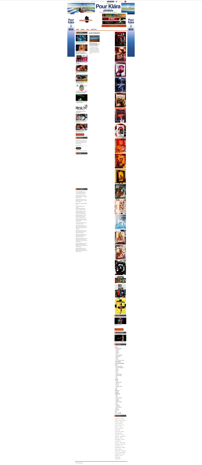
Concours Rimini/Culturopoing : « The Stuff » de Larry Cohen (81, 196)
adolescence (117, 436)
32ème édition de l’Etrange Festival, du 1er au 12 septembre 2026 (81, 42)
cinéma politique (122, 436)
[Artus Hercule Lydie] (120, 244)
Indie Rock (120, 423)
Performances (118, 405)
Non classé (117, 390)
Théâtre (117, 408)
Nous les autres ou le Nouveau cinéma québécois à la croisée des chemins (94, 44)
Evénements (117, 352)
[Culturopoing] (86, 24)
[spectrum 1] (120, 313)
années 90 (122, 418)
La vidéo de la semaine (119, 386)
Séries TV (117, 358)
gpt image (77, 203)
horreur (123, 439)
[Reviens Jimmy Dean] (120, 76)
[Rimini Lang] (120, 283)
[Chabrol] (120, 213)
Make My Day (117, 426)
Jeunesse (117, 372)
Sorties (117, 378)
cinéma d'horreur (118, 439)
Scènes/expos (94, 29)
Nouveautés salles (118, 356)
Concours (87, 1)
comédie (116, 449)
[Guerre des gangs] (120, 183)
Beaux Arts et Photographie (119, 367)
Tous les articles (77, 1)
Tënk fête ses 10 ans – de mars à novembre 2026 (81, 112)
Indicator (122, 434)
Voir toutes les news (80, 134)
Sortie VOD (117, 410)
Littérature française (119, 375)
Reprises (117, 357)
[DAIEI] (120, 298)
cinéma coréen (117, 434)
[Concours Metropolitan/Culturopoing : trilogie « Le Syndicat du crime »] (114, 22)
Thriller (116, 452)
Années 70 (120, 449)
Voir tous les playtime (119, 329)
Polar (116, 376)
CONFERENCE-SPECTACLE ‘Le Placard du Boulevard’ (81, 63)
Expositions (117, 400)
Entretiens (117, 351)
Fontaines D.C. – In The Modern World (120, 341)
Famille (121, 426)
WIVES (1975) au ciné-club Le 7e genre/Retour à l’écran (80, 131)
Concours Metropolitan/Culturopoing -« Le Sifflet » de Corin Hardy (81, 231)
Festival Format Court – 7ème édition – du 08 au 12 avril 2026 (81, 102)
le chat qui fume (117, 431)
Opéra (117, 403)
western (116, 428)
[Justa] (101, 8)
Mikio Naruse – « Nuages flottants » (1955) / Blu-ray (81, 122)
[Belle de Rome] (120, 137)
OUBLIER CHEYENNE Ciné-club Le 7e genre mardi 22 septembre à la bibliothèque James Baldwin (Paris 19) (81, 52)
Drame (121, 455)
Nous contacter (102, 1)
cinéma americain (117, 458)
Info (116, 1)
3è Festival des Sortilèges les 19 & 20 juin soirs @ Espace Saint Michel (81, 92)
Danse (117, 396)
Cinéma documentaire (122, 452)
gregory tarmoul (78, 199)
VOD (116, 411)
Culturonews (83, 1)
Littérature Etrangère (119, 374)
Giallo (124, 444)
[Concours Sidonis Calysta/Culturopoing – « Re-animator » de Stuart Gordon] (114, 15)
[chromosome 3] (120, 107)
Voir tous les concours (114, 25)
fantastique (117, 442)
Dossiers (117, 368)
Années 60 (124, 420)
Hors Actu (117, 384)
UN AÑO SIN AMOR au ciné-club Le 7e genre (81, 73)
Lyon (121, 444)
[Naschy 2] (120, 168)
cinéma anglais (121, 428)
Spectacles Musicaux (119, 407)
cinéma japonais (117, 450)
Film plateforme (118, 361)
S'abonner (78, 148)
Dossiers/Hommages (119, 348)
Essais (117, 371)
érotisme (122, 431)
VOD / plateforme (118, 413)
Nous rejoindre (111, 1)
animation (116, 420)
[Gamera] (120, 198)
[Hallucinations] (120, 91)
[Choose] (120, 61)
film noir (116, 423)
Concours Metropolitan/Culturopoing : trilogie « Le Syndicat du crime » (81, 208)
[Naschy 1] (120, 152)
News (116, 389)
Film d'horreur (117, 444)
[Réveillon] (120, 46)
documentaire (123, 450)
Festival (117, 353)
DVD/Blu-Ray (117, 349)
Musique (82, 29)
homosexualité (117, 418)
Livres (87, 29)
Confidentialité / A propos (94, 1)
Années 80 (123, 447)
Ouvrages (117, 404)
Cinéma (77, 29)
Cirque (117, 395)
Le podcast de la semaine (119, 363)
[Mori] (120, 274)
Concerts (117, 381)
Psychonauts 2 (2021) (118, 324)
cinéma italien (117, 455)
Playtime (116, 392)
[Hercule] (120, 259)
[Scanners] (120, 122)
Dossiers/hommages (119, 382)
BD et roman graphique (119, 366)
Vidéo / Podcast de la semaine (120, 360)
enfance (120, 420)
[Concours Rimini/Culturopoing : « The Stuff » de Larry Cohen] (114, 19)
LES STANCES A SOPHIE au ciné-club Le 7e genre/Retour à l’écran (81, 82)
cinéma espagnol (122, 442)
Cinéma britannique (118, 447)
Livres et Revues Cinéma (119, 355)
